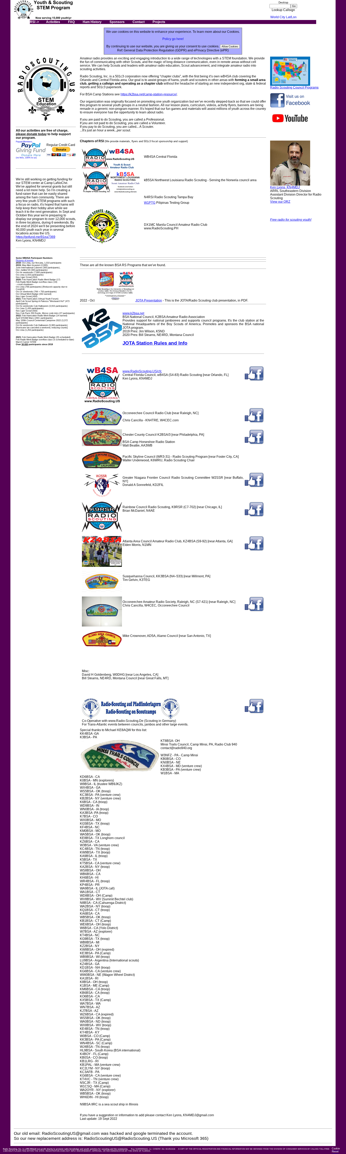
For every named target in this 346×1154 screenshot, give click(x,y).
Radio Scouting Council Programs (294, 87)
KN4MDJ (293, 187)
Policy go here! (173, 39)
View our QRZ (280, 201)
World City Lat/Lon (283, 17)
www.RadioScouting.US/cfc (142, 371)
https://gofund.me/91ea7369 (35, 237)
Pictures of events (24, 260)
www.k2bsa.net (133, 313)
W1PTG (149, 202)
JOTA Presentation (148, 300)
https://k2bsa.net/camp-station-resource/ (149, 94)
